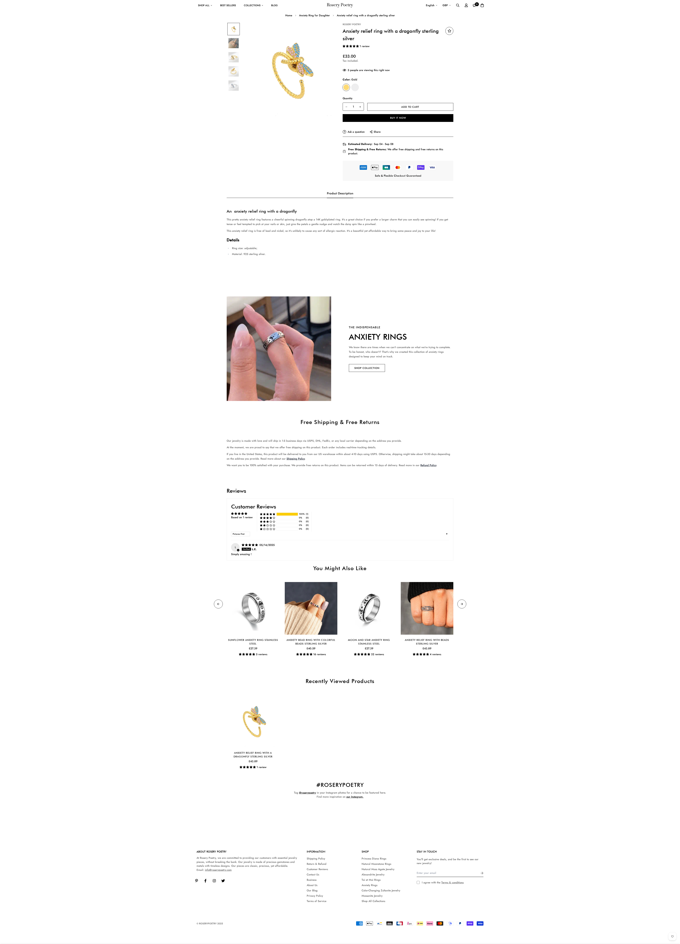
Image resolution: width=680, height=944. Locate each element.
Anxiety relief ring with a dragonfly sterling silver (253, 754)
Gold (346, 87)
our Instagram (354, 797)
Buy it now (398, 118)
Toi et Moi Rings (371, 880)
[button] (351, 46)
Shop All (203, 5)
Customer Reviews (317, 869)
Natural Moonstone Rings (376, 864)
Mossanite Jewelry (372, 896)
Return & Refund (316, 864)
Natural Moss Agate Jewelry (378, 869)
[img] (250, 545)
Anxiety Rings (369, 885)
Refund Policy (428, 465)
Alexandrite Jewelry (373, 874)
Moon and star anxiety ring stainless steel (369, 642)
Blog (274, 5)
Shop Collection (366, 368)
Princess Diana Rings (374, 859)
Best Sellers (228, 5)
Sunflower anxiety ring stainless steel (253, 642)
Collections (252, 5)
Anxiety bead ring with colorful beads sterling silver (311, 642)
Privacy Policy (315, 896)
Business (311, 880)
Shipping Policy (296, 459)
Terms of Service (316, 901)
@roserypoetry (307, 793)
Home (288, 15)
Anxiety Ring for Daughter (314, 15)
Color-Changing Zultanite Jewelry (381, 890)
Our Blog (312, 890)
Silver (355, 87)
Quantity (347, 98)
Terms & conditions (452, 882)
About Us (312, 885)
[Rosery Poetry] (340, 5)
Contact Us (313, 874)
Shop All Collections (373, 901)
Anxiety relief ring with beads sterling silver (427, 642)
